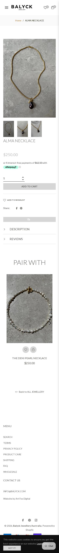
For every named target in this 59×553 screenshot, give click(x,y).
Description (19, 229)
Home (18, 20)
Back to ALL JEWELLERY (31, 391)
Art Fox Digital (23, 498)
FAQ (5, 465)
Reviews (16, 239)
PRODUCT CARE (12, 454)
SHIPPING (8, 460)
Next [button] (50, 323)
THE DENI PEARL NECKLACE (29, 358)
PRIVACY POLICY (12, 448)
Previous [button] (9, 323)
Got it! (12, 548)
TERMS (7, 442)
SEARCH (7, 437)
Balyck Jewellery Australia (27, 525)
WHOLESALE (10, 471)
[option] (29, 323)
